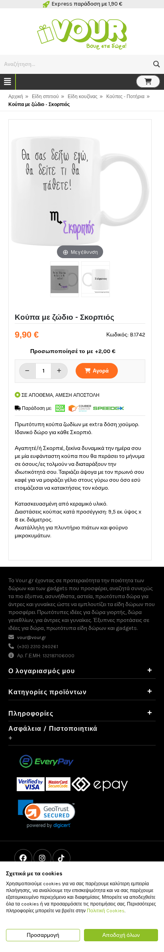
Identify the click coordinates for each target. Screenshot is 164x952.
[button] (156, 64)
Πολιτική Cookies (106, 910)
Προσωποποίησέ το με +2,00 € (72, 351)
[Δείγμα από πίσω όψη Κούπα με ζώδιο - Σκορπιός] (95, 279)
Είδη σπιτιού (45, 96)
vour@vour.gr (31, 637)
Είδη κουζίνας (83, 96)
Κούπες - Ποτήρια (125, 96)
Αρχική (15, 96)
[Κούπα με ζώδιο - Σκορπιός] (64, 279)
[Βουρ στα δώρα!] (82, 33)
